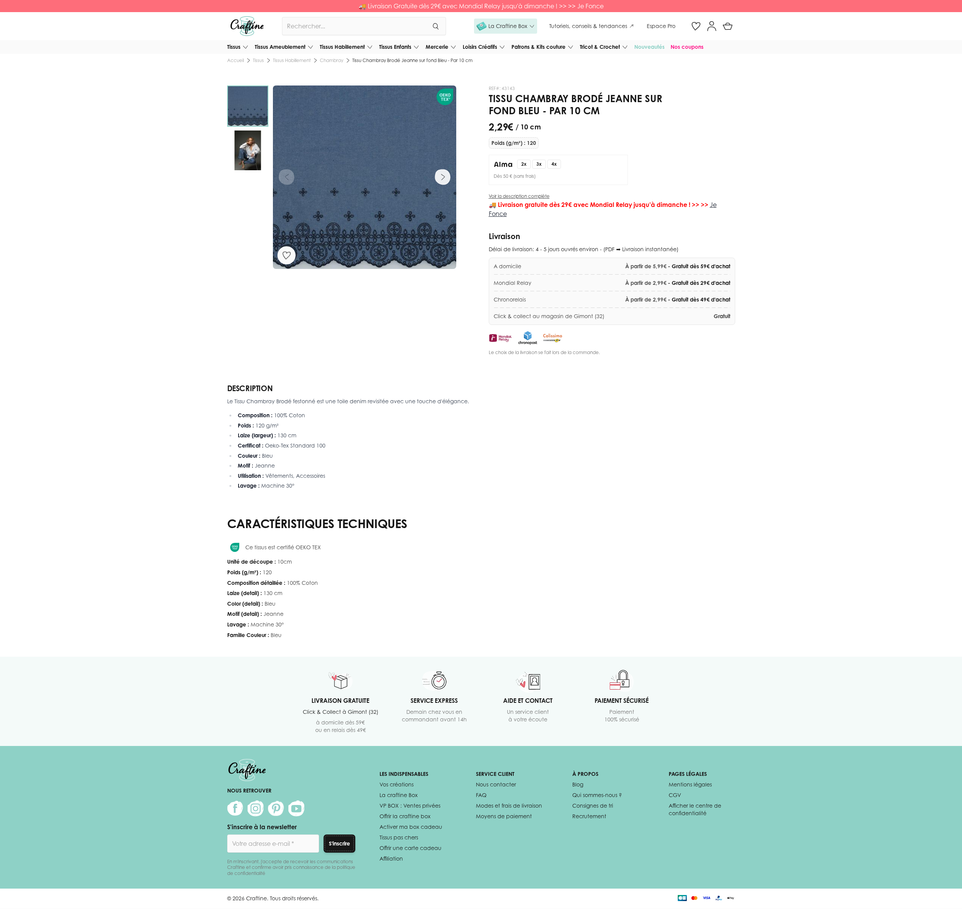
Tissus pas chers (399, 837)
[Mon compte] (711, 26)
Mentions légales (690, 784)
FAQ (481, 795)
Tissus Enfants (395, 47)
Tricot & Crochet (600, 47)
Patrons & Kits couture (538, 47)
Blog (577, 784)
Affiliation (391, 858)
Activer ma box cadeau (411, 827)
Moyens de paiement (504, 816)
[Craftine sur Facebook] (235, 808)
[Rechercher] (435, 26)
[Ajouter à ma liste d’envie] (286, 255)
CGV (675, 795)
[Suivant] (443, 177)
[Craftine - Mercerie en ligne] (247, 26)
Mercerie (437, 47)
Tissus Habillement (342, 47)
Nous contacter (496, 784)
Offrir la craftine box (405, 816)
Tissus (233, 47)
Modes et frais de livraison (509, 805)
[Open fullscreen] (364, 177)
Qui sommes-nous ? (597, 795)
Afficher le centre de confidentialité (695, 809)
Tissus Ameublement (280, 47)
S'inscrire (339, 843)
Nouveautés (649, 47)
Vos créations (397, 784)
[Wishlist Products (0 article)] (695, 26)
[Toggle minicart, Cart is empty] (727, 26)
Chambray (331, 60)
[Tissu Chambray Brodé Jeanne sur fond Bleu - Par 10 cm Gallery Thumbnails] (247, 128)
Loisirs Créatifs (480, 47)
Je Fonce (590, 6)
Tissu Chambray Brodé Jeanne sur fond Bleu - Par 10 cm (412, 60)
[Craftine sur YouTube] (296, 808)
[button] (505, 26)
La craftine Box (399, 795)
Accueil (235, 60)
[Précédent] (286, 177)
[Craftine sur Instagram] (255, 808)
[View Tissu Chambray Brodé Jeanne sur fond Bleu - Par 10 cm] (247, 106)
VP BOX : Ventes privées (410, 805)
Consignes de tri (592, 805)
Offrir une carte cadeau (410, 848)
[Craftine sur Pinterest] (276, 808)
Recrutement (589, 816)
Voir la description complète (519, 196)
